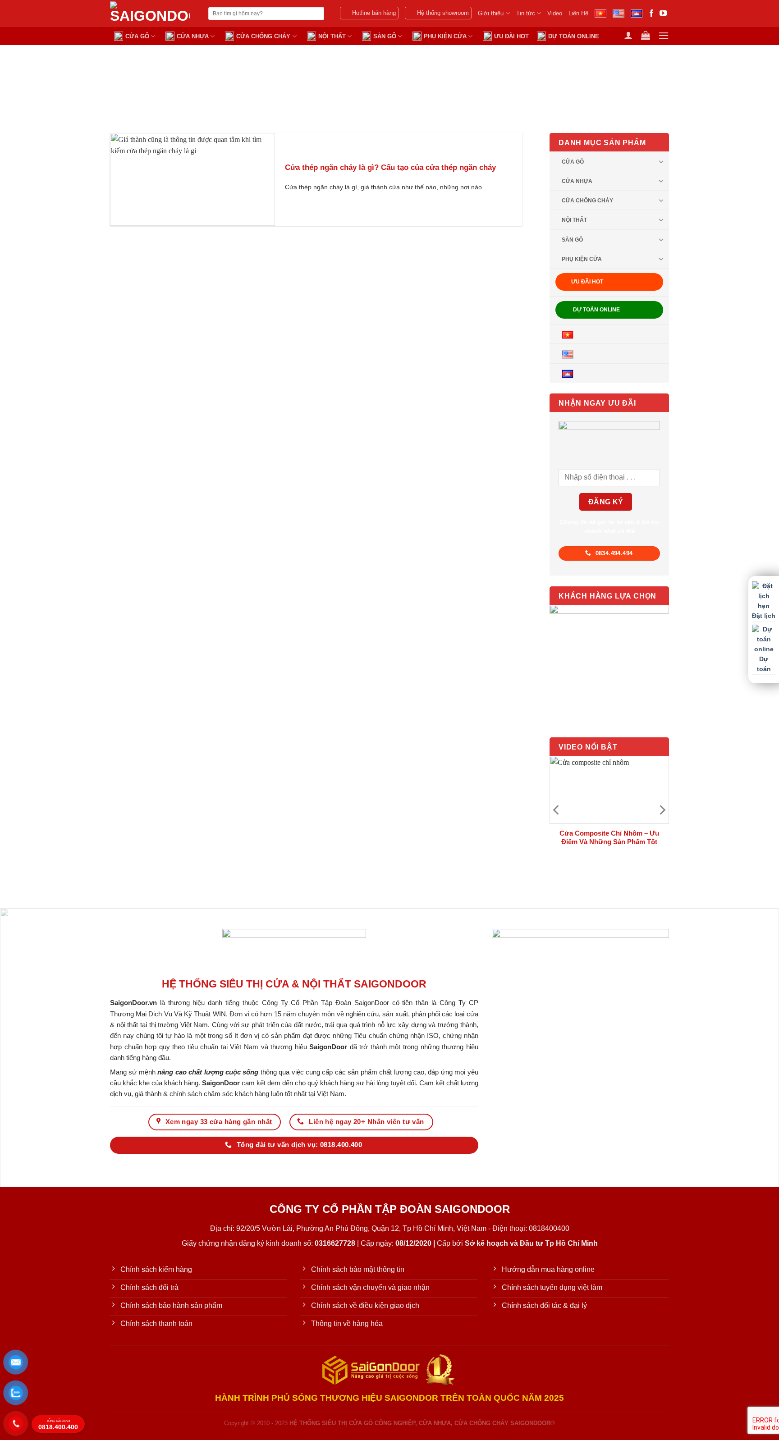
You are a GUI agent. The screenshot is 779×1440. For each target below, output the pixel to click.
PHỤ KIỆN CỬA (445, 36)
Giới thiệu (491, 13)
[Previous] (557, 809)
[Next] (662, 809)
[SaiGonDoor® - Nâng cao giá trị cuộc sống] (152, 13)
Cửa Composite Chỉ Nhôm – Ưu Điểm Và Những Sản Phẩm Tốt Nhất (609, 841)
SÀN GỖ (384, 36)
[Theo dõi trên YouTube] (663, 13)
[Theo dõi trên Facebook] (651, 13)
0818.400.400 (58, 1425)
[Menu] (663, 35)
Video (554, 13)
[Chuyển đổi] (661, 161)
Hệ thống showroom (443, 12)
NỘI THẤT (332, 36)
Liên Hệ (578, 13)
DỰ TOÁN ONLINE (573, 36)
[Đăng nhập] (628, 35)
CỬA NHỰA (193, 36)
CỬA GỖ (137, 36)
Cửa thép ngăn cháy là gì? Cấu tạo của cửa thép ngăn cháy (390, 167)
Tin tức (525, 13)
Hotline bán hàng (374, 12)
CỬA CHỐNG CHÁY (263, 36)
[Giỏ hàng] (645, 35)
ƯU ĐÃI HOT (511, 36)
